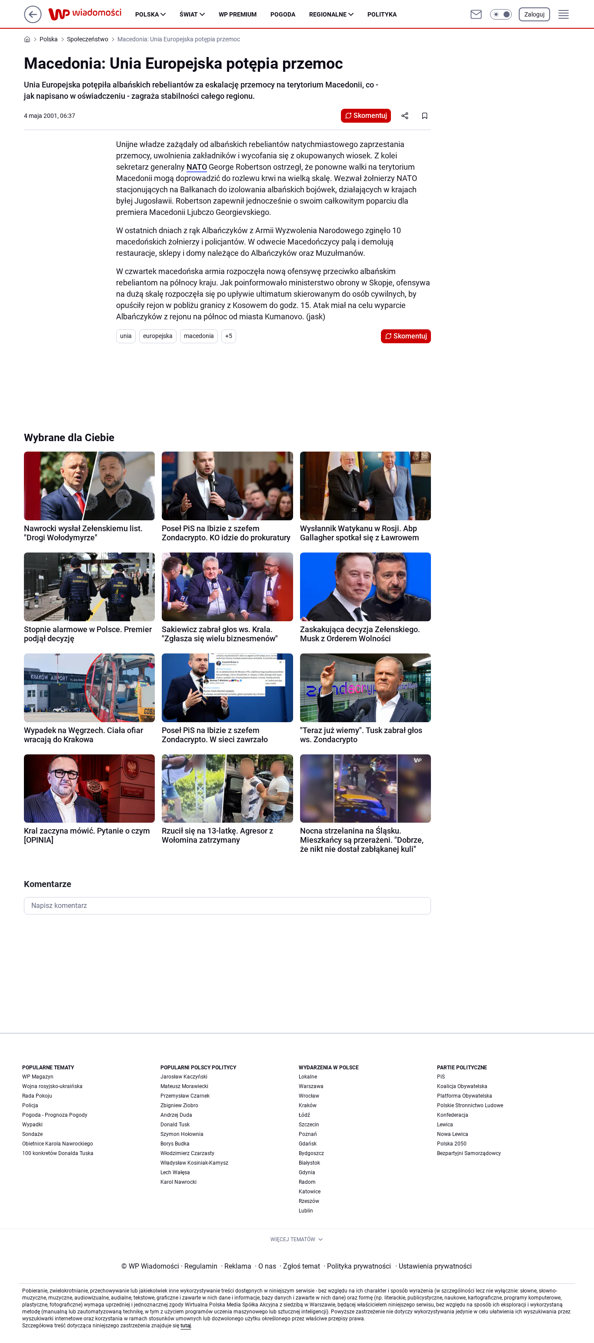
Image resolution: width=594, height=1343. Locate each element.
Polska (147, 14)
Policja (30, 1105)
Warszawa (311, 1086)
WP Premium (238, 14)
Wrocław (309, 1096)
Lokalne (308, 1077)
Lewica (445, 1125)
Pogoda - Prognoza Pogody (54, 1115)
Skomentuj (370, 115)
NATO (197, 166)
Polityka (382, 14)
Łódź (304, 1115)
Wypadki (32, 1125)
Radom (307, 1182)
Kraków (308, 1105)
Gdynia (307, 1172)
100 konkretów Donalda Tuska (57, 1153)
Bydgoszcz (311, 1153)
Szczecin (309, 1125)
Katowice (309, 1192)
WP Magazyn (37, 1077)
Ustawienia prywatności (433, 1266)
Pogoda (282, 14)
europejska (158, 335)
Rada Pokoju (37, 1096)
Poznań (308, 1134)
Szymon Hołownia (182, 1134)
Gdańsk (308, 1144)
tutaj (185, 1326)
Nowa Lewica (452, 1134)
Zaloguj (534, 14)
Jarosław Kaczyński (183, 1077)
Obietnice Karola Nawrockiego (57, 1144)
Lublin (306, 1211)
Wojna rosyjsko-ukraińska (52, 1086)
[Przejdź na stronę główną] (33, 21)
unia (126, 335)
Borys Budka (175, 1144)
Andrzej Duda (176, 1115)
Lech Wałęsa (175, 1172)
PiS (441, 1077)
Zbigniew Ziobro (179, 1105)
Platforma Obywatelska (464, 1096)
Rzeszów (309, 1201)
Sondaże (32, 1134)
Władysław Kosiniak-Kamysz (194, 1163)
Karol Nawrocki (178, 1182)
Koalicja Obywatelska (462, 1086)
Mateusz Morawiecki (184, 1086)
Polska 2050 (452, 1144)
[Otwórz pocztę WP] (476, 14)
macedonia (199, 335)
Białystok (309, 1163)
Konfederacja (452, 1115)
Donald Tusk (175, 1125)
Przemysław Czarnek (185, 1096)
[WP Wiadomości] (91, 14)
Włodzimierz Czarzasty (187, 1153)
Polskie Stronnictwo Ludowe (470, 1105)
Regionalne (328, 14)
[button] (501, 14)
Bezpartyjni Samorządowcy (469, 1153)
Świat (189, 14)
